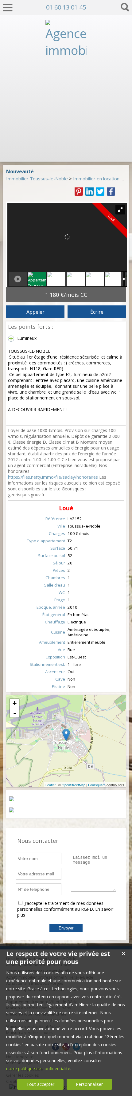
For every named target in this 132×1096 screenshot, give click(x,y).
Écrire (96, 311)
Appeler (35, 311)
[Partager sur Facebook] (111, 191)
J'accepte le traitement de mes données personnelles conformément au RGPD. (60, 906)
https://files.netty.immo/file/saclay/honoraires (53, 477)
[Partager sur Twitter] (100, 191)
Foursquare (97, 784)
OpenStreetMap (73, 784)
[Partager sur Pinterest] (79, 191)
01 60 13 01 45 (66, 7)
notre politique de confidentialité (38, 1068)
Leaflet (50, 784)
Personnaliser (89, 1084)
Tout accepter (40, 1084)
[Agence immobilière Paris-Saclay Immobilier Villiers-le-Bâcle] (66, 151)
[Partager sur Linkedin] (89, 191)
